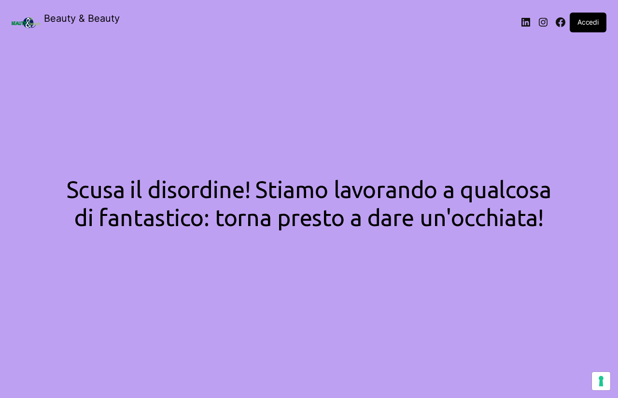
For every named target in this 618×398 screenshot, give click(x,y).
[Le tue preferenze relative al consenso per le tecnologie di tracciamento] (601, 381)
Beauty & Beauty (82, 18)
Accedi (588, 22)
